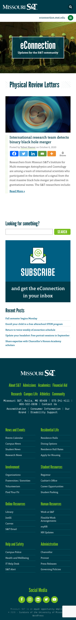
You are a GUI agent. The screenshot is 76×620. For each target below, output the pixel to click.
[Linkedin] (33, 153)
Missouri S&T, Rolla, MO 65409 (25, 401)
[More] (51, 153)
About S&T (15, 385)
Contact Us (49, 404)
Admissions (29, 385)
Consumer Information (46, 409)
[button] (70, 7)
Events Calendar (14, 437)
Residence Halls (49, 437)
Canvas (9, 523)
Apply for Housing (50, 455)
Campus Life (31, 394)
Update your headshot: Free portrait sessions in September (37, 335)
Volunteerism (12, 486)
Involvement (12, 467)
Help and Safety (14, 544)
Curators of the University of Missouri (42, 612)
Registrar (45, 474)
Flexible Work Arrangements (48, 519)
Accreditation (16, 409)
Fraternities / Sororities (17, 480)
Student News (12, 449)
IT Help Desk (12, 563)
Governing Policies (51, 569)
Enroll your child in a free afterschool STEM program (34, 324)
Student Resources (51, 467)
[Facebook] (14, 153)
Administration (49, 544)
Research (16, 394)
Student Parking (49, 492)
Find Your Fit (12, 492)
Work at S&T (47, 512)
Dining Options (49, 443)
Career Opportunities (52, 486)
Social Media (38, 590)
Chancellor (46, 552)
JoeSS (8, 517)
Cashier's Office (49, 480)
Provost (45, 558)
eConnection (38, 45)
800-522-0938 (28, 404)
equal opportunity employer (49, 609)
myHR (44, 526)
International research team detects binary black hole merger (39, 139)
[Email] (42, 153)
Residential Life (50, 430)
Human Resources (51, 504)
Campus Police (13, 552)
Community (58, 394)
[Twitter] (23, 153)
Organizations (13, 474)
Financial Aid (60, 385)
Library (9, 512)
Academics (44, 385)
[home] (27, 7)
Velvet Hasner (28, 147)
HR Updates (47, 532)
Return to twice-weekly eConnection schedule (30, 329)
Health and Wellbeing (17, 558)
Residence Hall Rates (52, 449)
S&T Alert (10, 569)
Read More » (17, 191)
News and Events (15, 430)
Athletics (45, 394)
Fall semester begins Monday (21, 318)
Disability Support (44, 412)
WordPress (38, 616)
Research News (13, 455)
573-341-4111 (60, 401)
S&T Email (11, 529)
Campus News (13, 443)
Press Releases (49, 563)
